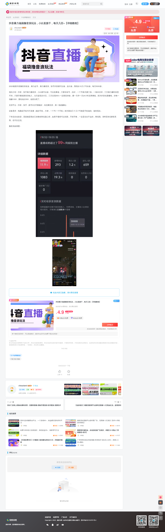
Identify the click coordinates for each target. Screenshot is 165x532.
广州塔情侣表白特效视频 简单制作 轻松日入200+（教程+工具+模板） (98, 441)
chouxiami (18, 28)
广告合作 (64, 517)
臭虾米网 (59, 520)
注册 (130, 4)
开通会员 (155, 4)
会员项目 (16, 17)
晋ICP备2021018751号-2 (88, 520)
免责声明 (56, 517)
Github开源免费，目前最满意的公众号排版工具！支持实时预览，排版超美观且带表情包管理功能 (147, 83)
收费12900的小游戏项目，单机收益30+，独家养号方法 (39, 430)
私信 (116, 29)
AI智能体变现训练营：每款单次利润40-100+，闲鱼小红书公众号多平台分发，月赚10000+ (147, 109)
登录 (126, 4)
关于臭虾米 (73, 517)
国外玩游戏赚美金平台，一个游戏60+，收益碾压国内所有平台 (41, 421)
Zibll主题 (67, 520)
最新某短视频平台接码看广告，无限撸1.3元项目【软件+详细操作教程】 (98, 421)
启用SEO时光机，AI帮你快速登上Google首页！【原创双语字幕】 (147, 90)
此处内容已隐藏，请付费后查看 (65, 292)
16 (33, 389)
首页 (9, 17)
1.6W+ (23, 389)
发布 (146, 4)
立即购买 (110, 325)
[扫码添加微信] (160, 512)
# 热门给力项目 (15, 359)
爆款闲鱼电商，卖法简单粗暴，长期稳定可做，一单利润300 (147, 99)
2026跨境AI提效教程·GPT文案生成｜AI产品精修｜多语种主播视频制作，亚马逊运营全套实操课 (148, 118)
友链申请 (48, 517)
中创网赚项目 (26, 17)
